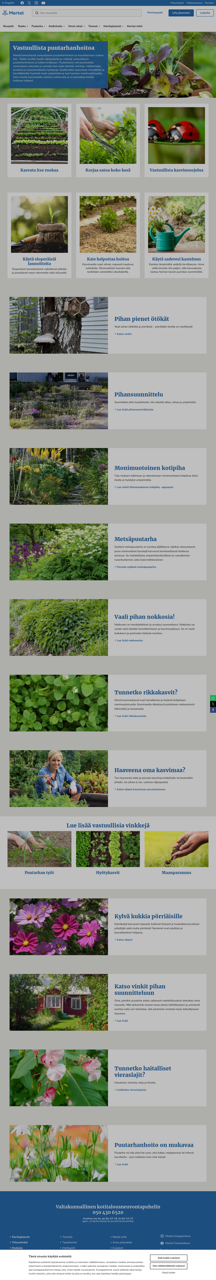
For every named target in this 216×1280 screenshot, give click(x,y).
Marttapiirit (68, 1248)
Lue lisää (122, 1020)
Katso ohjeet (124, 939)
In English (8, 3)
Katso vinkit (124, 334)
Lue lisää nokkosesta (130, 640)
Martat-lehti (134, 26)
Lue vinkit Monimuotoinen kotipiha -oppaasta (145, 487)
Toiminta (67, 1237)
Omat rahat (75, 26)
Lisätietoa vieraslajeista (131, 1090)
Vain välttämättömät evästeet (169, 1266)
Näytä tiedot (168, 1272)
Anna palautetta (122, 1242)
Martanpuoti (155, 12)
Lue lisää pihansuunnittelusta (135, 409)
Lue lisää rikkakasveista (131, 716)
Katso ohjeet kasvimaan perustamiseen (141, 789)
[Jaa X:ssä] (213, 704)
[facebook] (22, 3)
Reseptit (8, 26)
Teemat (93, 26)
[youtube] (43, 3)
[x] (29, 3)
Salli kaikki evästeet (169, 1258)
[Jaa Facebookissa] (213, 710)
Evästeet (118, 1248)
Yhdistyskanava (194, 3)
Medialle (17, 1248)
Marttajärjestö (112, 26)
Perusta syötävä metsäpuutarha (136, 567)
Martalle (209, 3)
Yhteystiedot (177, 3)
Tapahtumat (69, 1242)
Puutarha (37, 26)
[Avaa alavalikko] (27, 26)
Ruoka (22, 26)
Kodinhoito (55, 26)
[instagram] (36, 3)
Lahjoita (205, 13)
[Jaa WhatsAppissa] (213, 698)
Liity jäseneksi (181, 13)
